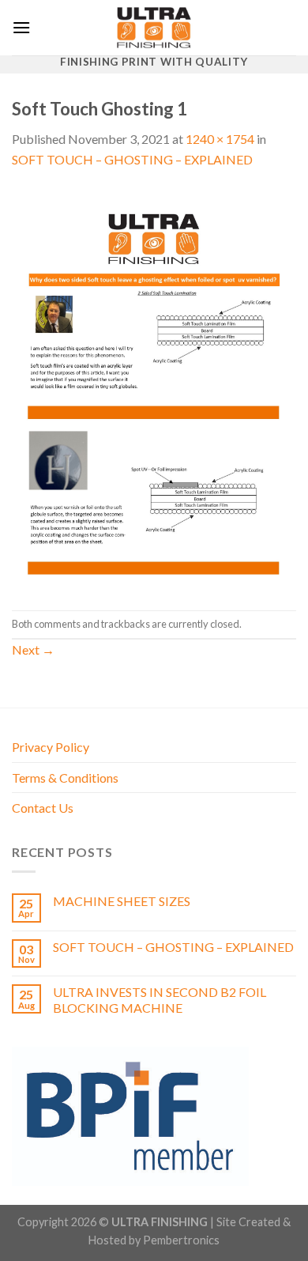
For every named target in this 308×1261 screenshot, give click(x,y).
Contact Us (42, 807)
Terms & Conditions (65, 777)
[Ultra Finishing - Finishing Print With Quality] (154, 27)
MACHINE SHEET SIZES (121, 900)
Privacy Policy (50, 746)
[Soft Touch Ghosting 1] (154, 387)
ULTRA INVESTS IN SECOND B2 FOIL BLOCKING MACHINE (159, 999)
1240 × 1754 (220, 138)
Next (33, 649)
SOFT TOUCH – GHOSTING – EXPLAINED (132, 159)
